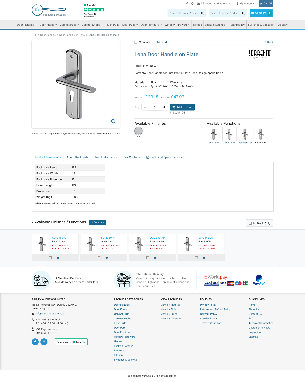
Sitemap (253, 336)
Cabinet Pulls (68, 24)
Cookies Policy (208, 318)
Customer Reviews (259, 327)
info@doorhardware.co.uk (216, 3)
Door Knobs (47, 24)
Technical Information (261, 322)
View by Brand (169, 313)
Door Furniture (150, 24)
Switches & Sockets (260, 24)
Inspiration (255, 332)
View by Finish (169, 309)
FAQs (252, 318)
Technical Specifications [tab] (166, 157)
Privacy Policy (208, 304)
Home (252, 304)
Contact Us (255, 313)
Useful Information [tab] (106, 157)
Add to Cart (184, 107)
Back (270, 42)
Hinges (197, 24)
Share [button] (159, 42)
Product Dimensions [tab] (48, 157)
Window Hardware (176, 24)
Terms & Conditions (211, 322)
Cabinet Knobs (91, 24)
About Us (254, 309)
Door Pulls (128, 24)
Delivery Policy (208, 313)
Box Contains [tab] (132, 157)
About (282, 24)
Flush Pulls (112, 24)
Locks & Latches (215, 24)
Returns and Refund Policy (215, 309)
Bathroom (237, 24)
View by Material (170, 304)
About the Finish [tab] (77, 157)
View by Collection (171, 318)
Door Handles (25, 24)
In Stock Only (261, 223)
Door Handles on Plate (72, 34)
